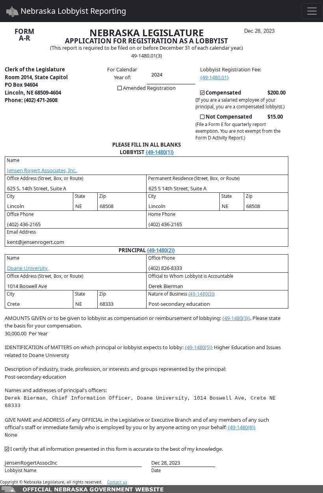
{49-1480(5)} (199, 347)
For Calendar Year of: (122, 73)
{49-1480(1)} (160, 152)
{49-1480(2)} (161, 250)
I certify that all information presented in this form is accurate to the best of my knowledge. (116, 448)
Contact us (117, 482)
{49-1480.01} (214, 77)
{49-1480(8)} (242, 427)
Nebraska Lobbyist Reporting (72, 11)
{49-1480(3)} (201, 294)
